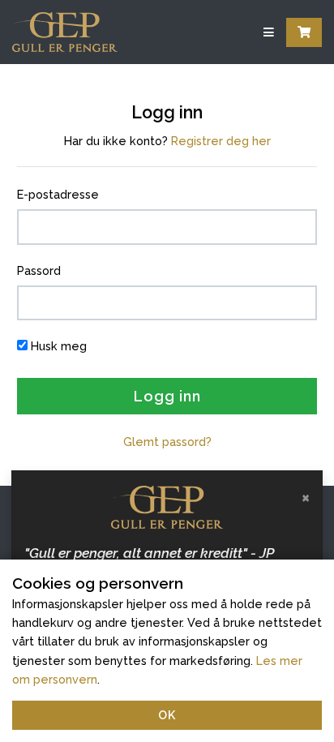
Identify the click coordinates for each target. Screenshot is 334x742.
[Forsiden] (65, 32)
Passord (39, 270)
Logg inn (167, 396)
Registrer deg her (221, 141)
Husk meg (59, 346)
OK (167, 715)
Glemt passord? (167, 441)
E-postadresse (58, 194)
